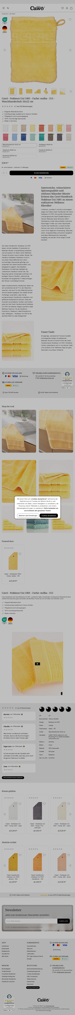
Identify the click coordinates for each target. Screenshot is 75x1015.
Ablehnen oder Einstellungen (28, 515)
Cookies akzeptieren (49, 516)
